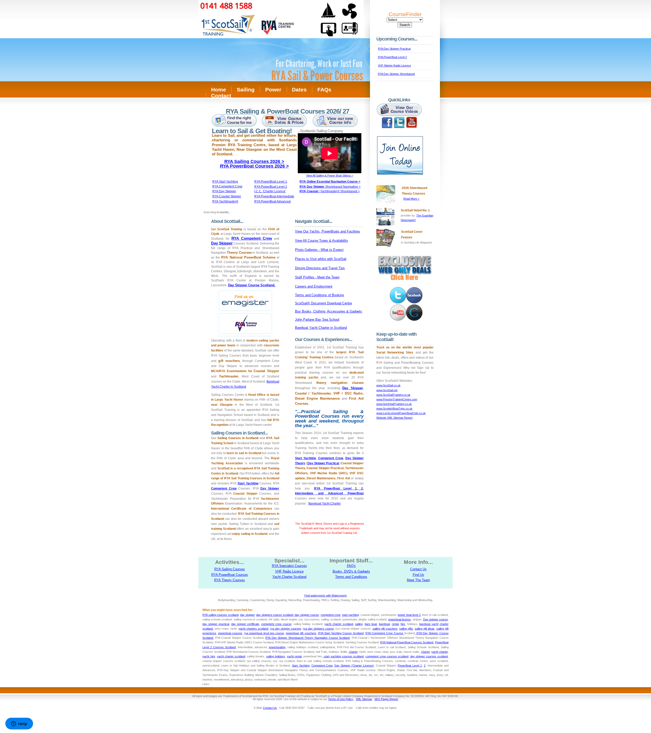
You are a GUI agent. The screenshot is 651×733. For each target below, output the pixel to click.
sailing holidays (275, 656)
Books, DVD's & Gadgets (351, 571)
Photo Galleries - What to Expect (319, 250)
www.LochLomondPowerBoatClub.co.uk (401, 413)
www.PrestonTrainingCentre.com (396, 399)
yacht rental (294, 656)
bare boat (371, 624)
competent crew (331, 614)
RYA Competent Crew (251, 238)
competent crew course (276, 624)
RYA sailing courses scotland (220, 614)
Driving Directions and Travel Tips (320, 268)
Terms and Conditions (351, 577)
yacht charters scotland (253, 628)
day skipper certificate (245, 624)
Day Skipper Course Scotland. (251, 285)
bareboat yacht (428, 624)
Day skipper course (435, 619)
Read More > (411, 198)
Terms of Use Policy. (340, 699)
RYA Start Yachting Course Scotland (341, 633)
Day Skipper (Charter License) (354, 665)
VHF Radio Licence (289, 571)
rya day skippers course (318, 628)
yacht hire (208, 656)
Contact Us (418, 569)
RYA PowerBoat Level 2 (392, 57)
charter (353, 651)
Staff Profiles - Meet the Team (317, 277)
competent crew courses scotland (386, 656)
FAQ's (351, 566)
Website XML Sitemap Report (394, 417)
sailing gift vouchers (385, 628)
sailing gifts (406, 628)
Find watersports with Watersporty (325, 595)
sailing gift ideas (425, 628)
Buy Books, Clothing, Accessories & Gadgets (328, 311)
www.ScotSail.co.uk (388, 385)
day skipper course (306, 614)
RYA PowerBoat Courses (229, 575)
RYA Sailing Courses (229, 569)
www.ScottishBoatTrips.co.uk (394, 408)
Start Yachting (248, 483)
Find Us (418, 575)
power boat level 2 (409, 614)
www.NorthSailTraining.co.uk (394, 403)
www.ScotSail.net (386, 390)
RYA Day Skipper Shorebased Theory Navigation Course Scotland (307, 637)
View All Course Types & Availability (321, 240)
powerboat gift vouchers (301, 633)
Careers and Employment (313, 286)
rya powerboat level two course (264, 633)
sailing (359, 624)
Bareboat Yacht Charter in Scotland (321, 328)
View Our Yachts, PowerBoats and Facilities (327, 231)
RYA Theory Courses (229, 580)
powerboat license (399, 619)
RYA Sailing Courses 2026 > (254, 161)
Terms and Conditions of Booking (319, 295)
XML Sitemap (364, 699)
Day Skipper (222, 243)
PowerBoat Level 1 (410, 665)
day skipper (247, 614)
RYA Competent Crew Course (384, 633)
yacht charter (439, 651)
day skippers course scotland (274, 614)
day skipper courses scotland (429, 656)
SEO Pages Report (386, 699)
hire (403, 624)
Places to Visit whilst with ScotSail (320, 259)
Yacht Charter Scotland (289, 577)
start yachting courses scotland (343, 656)
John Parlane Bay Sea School (317, 319)
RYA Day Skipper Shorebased (396, 73)
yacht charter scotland (338, 624)
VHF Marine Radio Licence (394, 65)
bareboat (384, 624)
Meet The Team (418, 580)
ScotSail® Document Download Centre (323, 303)
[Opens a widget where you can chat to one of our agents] (19, 724)
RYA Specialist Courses (289, 566)
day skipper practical (215, 624)
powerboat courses (230, 633)
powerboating (277, 647)
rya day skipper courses (285, 628)
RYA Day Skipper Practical (394, 48)
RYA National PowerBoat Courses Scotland (406, 642)
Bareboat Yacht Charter (324, 503)
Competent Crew (223, 488)
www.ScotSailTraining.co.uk (393, 394)
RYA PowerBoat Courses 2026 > (254, 166)
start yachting (350, 614)
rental (395, 624)
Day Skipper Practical (323, 463)
